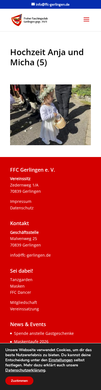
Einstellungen (61, 360)
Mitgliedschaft (23, 302)
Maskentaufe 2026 (31, 341)
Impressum (20, 201)
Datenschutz (22, 207)
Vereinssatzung (24, 308)
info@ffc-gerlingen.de (30, 255)
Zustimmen (19, 380)
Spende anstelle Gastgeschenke (44, 333)
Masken (17, 286)
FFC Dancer (20, 292)
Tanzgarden (21, 279)
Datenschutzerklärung (25, 370)
